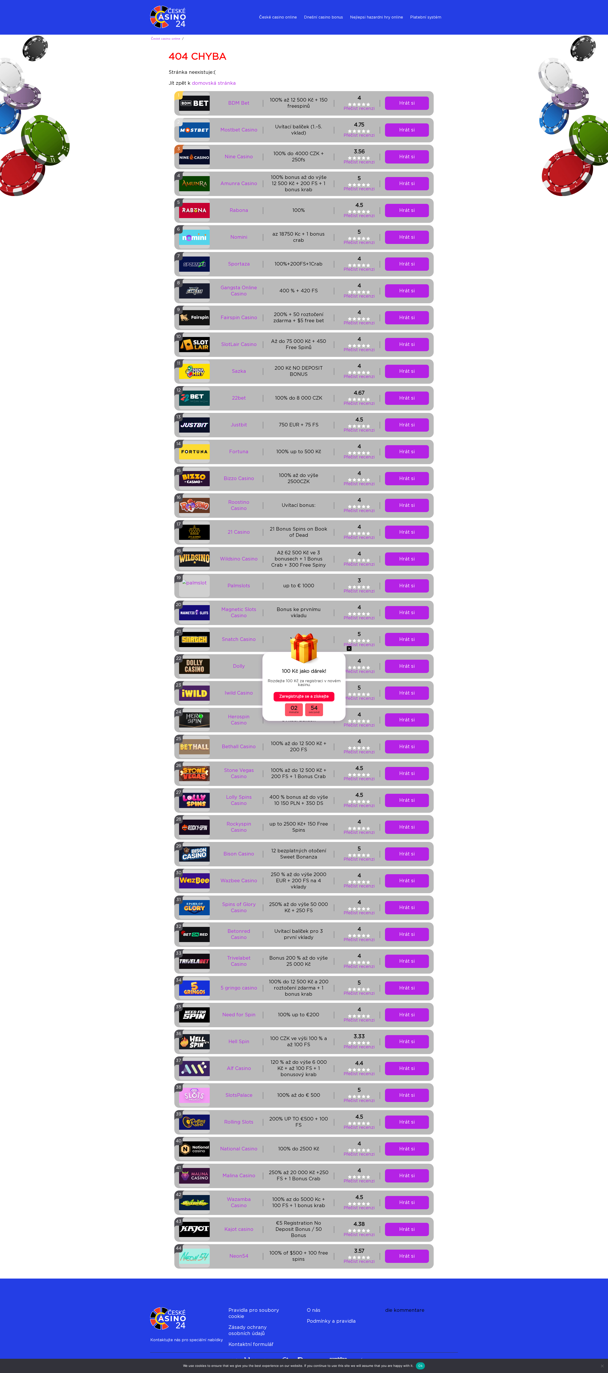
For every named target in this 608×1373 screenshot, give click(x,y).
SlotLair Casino (239, 344)
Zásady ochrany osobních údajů (247, 1330)
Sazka (239, 371)
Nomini (238, 237)
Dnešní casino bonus (323, 17)
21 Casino (239, 532)
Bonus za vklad (318, 29)
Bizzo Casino (239, 478)
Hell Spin (238, 1042)
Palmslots (239, 586)
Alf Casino (239, 1068)
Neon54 (238, 1256)
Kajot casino (238, 1229)
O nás (313, 1310)
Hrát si (407, 103)
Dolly (239, 666)
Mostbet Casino (238, 130)
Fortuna (238, 452)
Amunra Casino (238, 184)
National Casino (238, 1149)
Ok (420, 1366)
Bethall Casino (239, 747)
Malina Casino (239, 1176)
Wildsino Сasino (239, 559)
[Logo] (173, 17)
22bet (239, 398)
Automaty (359, 29)
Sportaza (239, 264)
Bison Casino (238, 854)
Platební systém (425, 17)
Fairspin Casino (239, 318)
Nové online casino (277, 29)
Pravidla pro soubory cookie (253, 1313)
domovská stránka (214, 83)
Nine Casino (239, 157)
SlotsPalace (238, 1095)
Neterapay (420, 29)
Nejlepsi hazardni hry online (376, 17)
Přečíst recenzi (359, 109)
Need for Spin (239, 1015)
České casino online (278, 17)
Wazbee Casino (238, 881)
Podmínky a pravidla (331, 1321)
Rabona (239, 210)
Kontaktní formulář (250, 1344)
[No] (602, 1366)
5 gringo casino (239, 988)
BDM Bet (238, 103)
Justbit (239, 425)
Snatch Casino (239, 639)
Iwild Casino (239, 693)
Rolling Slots (238, 1122)
